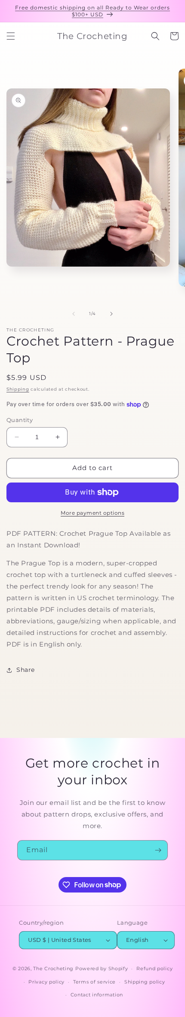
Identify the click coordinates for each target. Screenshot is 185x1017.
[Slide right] (111, 313)
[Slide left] (73, 313)
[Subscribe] (157, 850)
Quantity (19, 419)
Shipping (17, 389)
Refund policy (154, 968)
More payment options (92, 513)
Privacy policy (46, 982)
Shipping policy (144, 982)
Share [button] (25, 670)
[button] (10, 36)
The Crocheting (53, 968)
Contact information (97, 995)
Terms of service (94, 982)
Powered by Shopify (101, 968)
